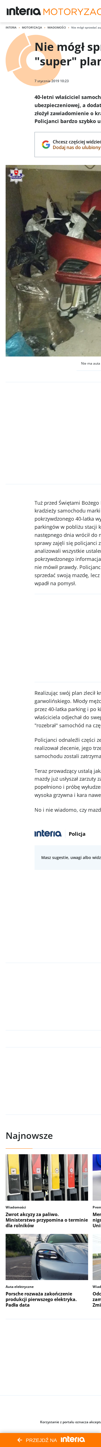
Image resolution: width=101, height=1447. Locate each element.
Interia (11, 27)
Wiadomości (56, 27)
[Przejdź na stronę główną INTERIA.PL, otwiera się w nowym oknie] (24, 11)
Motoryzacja (32, 27)
